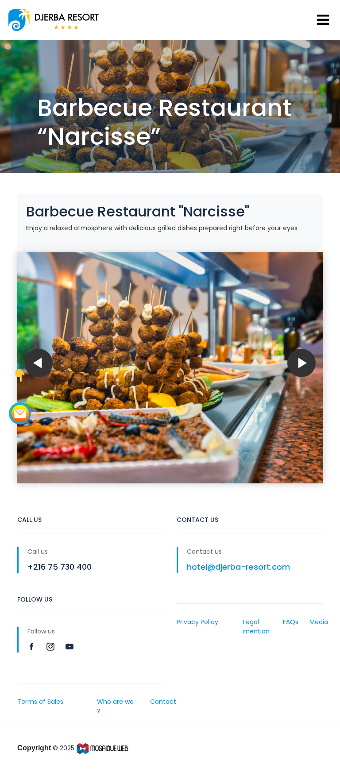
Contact (163, 701)
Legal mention (256, 627)
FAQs (290, 622)
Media (318, 622)
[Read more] (32, 646)
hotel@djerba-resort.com (238, 566)
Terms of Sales (40, 701)
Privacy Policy (197, 622)
